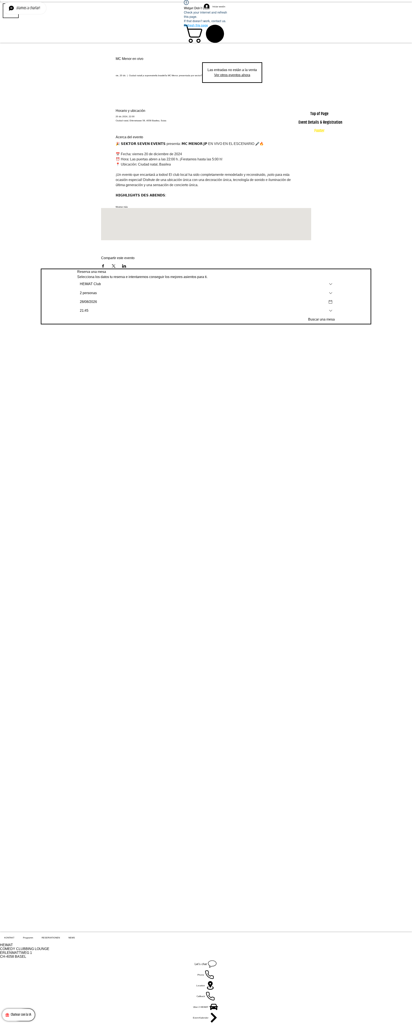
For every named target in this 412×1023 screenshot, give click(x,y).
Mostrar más (122, 207)
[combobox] (206, 284)
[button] (206, 34)
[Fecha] (330, 301)
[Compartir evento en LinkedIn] (124, 266)
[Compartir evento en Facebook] (103, 266)
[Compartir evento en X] (114, 266)
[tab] (9, 937)
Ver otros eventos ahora (232, 75)
